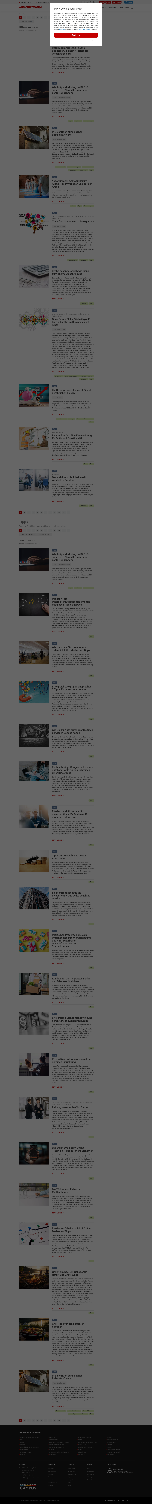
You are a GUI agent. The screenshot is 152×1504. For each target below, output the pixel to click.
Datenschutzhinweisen (71, 27)
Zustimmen (76, 35)
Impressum (86, 41)
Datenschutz (94, 41)
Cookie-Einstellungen (84, 29)
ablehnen (62, 29)
